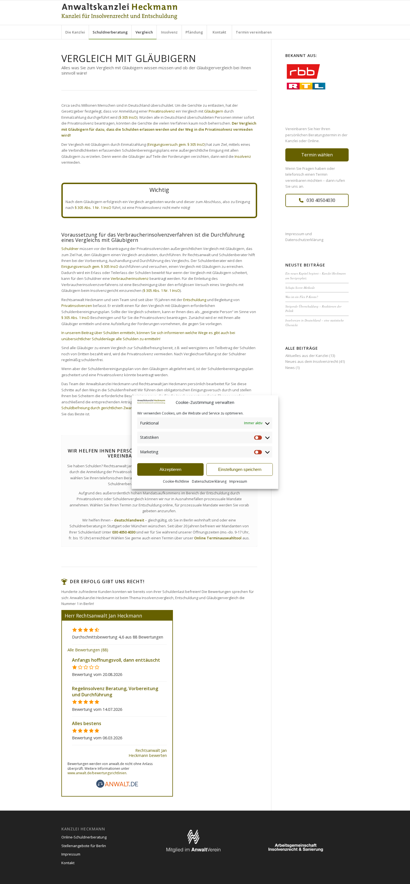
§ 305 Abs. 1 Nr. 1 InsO (93, 207)
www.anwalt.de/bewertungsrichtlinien (96, 773)
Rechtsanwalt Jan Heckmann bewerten (148, 753)
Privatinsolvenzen (76, 305)
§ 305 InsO (128, 117)
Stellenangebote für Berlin (83, 845)
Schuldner (70, 248)
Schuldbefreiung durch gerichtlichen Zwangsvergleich (106, 407)
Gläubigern (213, 111)
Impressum (238, 481)
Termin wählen (317, 155)
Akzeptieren (170, 469)
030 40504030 (321, 200)
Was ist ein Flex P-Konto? (301, 297)
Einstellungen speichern (239, 469)
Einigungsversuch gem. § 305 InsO (176, 144)
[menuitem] (75, 32)
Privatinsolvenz (162, 111)
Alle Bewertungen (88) (87, 649)
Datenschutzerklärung (209, 481)
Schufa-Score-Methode (300, 287)
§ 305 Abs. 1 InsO (75, 317)
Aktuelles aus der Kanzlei (306, 355)
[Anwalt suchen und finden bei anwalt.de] (117, 786)
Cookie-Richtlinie (176, 481)
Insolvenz (243, 156)
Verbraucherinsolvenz (130, 278)
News (290, 367)
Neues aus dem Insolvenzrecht (311, 361)
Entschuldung (194, 299)
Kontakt (67, 862)
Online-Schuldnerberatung (84, 837)
